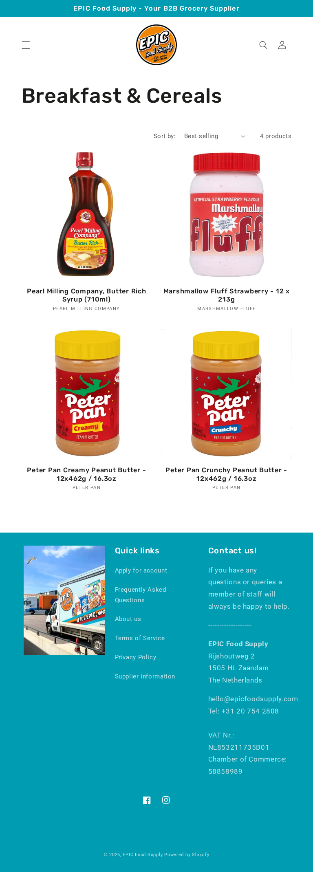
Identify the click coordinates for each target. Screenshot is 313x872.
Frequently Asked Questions (140, 595)
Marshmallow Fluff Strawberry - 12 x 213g (226, 295)
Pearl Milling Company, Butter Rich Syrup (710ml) (86, 295)
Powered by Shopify (186, 854)
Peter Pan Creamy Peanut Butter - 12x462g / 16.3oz (86, 474)
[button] (25, 44)
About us (128, 619)
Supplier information (145, 676)
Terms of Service (140, 638)
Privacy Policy (135, 657)
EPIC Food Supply (143, 854)
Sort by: (165, 136)
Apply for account (141, 570)
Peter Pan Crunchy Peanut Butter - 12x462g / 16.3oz (226, 474)
